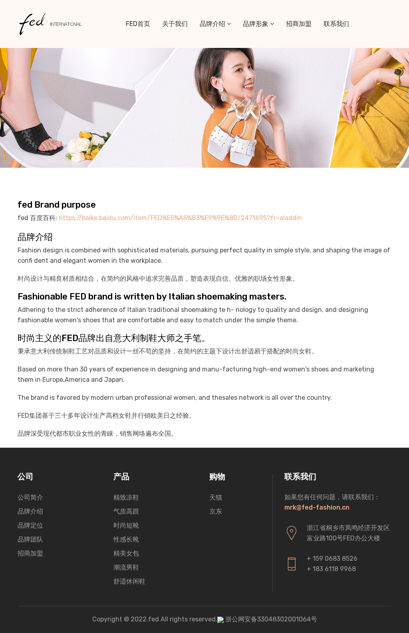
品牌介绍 (213, 24)
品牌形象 (256, 24)
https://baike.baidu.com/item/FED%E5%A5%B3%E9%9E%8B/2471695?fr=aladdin (180, 218)
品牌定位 (30, 525)
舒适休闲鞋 (129, 581)
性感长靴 (126, 539)
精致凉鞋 (126, 497)
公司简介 (30, 497)
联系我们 (336, 24)
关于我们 (175, 24)
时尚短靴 (126, 525)
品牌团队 (30, 539)
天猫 (215, 497)
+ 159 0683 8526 (332, 558)
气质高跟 (126, 511)
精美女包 (126, 553)
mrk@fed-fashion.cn (316, 507)
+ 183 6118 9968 (331, 569)
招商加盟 (299, 24)
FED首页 (138, 24)
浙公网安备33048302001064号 (271, 619)
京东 (215, 511)
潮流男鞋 (126, 567)
